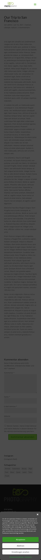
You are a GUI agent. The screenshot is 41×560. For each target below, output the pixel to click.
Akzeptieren (20, 539)
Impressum (28, 557)
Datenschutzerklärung (16, 557)
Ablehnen (20, 546)
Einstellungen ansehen (20, 552)
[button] (37, 514)
